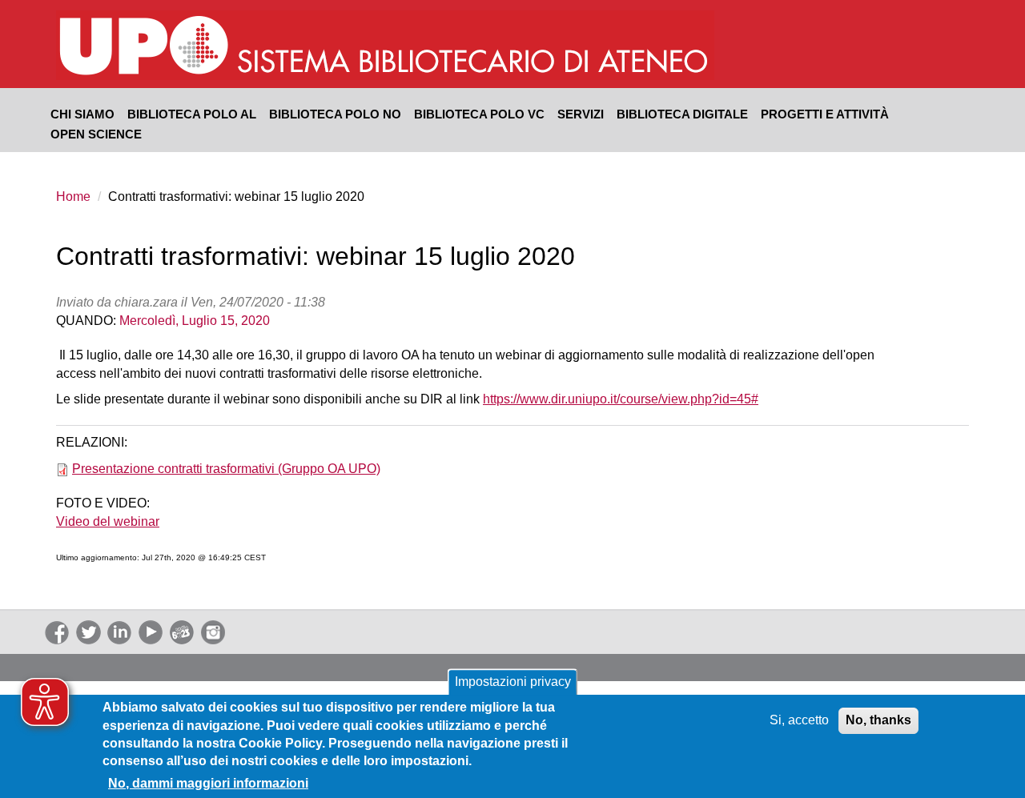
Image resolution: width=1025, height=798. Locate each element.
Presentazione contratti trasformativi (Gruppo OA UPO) (226, 468)
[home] (474, 47)
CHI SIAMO (82, 113)
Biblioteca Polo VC (479, 113)
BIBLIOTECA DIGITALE (682, 113)
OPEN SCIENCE (96, 133)
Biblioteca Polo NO (335, 113)
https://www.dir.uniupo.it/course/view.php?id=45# (620, 399)
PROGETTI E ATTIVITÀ (825, 113)
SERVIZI (580, 113)
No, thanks (878, 720)
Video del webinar (107, 521)
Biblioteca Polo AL (191, 113)
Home (73, 196)
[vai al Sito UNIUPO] (145, 47)
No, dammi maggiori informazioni (208, 782)
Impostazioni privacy (513, 681)
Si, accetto (799, 720)
